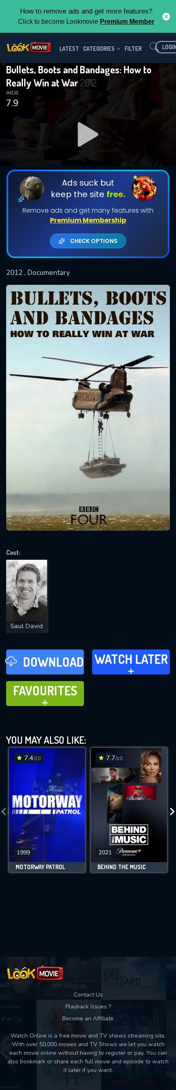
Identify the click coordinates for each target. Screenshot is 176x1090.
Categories (99, 48)
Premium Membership (88, 220)
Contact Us (88, 995)
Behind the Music (121, 867)
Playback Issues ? (88, 1007)
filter (133, 48)
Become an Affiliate (88, 1018)
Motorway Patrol (40, 867)
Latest (69, 48)
